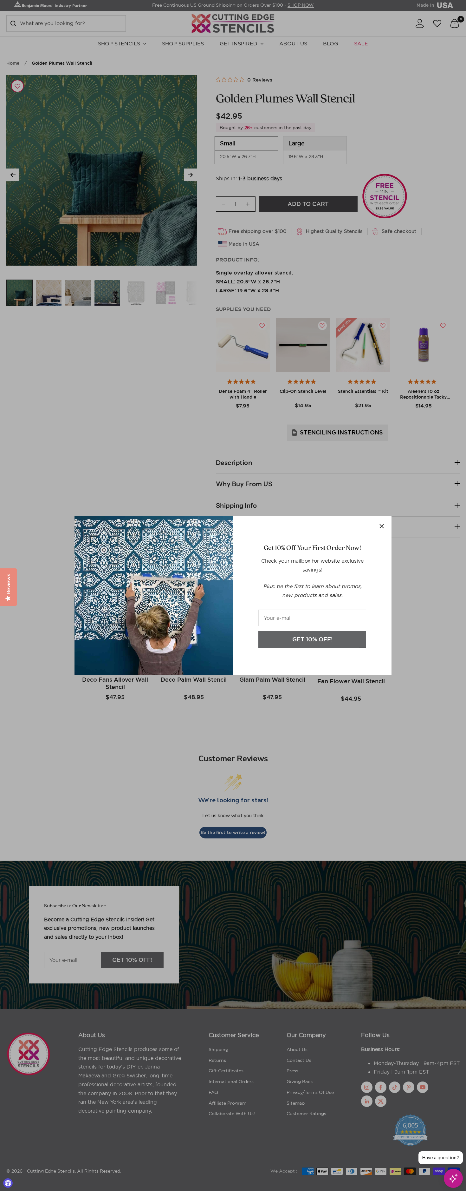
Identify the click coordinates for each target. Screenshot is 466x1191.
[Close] (381, 526)
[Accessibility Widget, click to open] (8, 1183)
